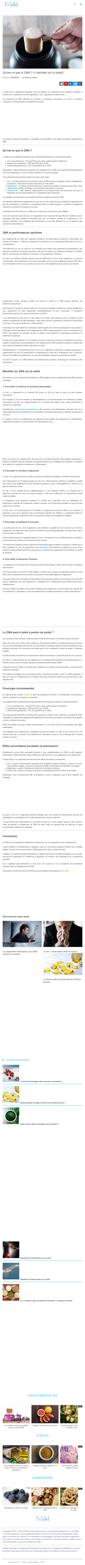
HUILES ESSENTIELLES (42, 1395)
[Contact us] (61, 84)
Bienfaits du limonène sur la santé (45, 1425)
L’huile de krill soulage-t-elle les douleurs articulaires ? (41, 1081)
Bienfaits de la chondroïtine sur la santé (35, 1258)
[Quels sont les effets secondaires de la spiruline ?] (11, 1116)
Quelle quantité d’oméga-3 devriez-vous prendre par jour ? (43, 1103)
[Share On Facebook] (80, 84)
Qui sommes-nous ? (14, 1562)
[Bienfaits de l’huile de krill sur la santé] (11, 1271)
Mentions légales (33, 1562)
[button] (81, 1406)
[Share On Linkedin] (71, 84)
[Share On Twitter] (75, 84)
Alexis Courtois (31, 77)
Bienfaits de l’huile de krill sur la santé (35, 1279)
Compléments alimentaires (18, 1060)
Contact (24, 1562)
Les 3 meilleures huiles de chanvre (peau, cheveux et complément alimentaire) (16, 1468)
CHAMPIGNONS (43, 1477)
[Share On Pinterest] (66, 84)
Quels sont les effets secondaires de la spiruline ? (39, 1124)
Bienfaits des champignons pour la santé (45, 1509)
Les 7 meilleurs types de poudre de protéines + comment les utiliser (46, 1301)
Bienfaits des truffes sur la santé (16, 1508)
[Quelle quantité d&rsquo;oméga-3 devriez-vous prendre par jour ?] (11, 1094)
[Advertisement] (42, 120)
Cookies (42, 1562)
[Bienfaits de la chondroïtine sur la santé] (11, 1250)
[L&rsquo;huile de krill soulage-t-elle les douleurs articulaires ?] (11, 1073)
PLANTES (43, 1435)
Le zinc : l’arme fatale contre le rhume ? (60, 951)
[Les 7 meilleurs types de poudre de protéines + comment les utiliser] (11, 1292)
